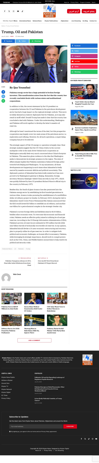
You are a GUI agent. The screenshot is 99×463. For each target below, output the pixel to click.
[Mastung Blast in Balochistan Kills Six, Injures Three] (34, 320)
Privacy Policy (75, 2)
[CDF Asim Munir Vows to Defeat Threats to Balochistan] (57, 298)
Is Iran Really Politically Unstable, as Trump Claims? (48, 399)
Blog (12, 36)
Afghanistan (64, 21)
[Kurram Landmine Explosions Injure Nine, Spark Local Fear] (84, 117)
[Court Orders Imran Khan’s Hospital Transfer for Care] (84, 91)
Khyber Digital (64, 448)
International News (25, 21)
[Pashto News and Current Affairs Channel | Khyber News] (49, 11)
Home (15, 21)
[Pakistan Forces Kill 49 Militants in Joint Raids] (11, 298)
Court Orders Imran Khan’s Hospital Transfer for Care (85, 103)
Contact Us (93, 21)
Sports (93, 2)
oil (15, 249)
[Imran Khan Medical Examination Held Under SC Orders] (34, 298)
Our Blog (85, 21)
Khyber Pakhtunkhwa (51, 21)
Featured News (7, 249)
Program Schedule (85, 2)
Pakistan (21, 249)
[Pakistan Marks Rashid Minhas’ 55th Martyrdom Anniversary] (57, 320)
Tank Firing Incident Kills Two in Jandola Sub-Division (86, 155)
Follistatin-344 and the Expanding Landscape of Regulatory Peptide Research (49, 378)
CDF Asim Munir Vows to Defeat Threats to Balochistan (56, 309)
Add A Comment (34, 340)
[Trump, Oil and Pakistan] (34, 64)
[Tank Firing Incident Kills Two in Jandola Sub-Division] (84, 143)
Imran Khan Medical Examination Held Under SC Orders (33, 309)
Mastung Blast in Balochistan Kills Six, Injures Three (31, 331)
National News (37, 21)
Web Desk (17, 274)
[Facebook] (3, 92)
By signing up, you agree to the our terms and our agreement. (34, 431)
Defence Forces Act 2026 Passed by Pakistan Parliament (10, 331)
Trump (28, 249)
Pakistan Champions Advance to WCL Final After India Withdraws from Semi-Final (17, 263)
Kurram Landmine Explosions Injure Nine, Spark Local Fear (86, 129)
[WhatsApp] (3, 101)
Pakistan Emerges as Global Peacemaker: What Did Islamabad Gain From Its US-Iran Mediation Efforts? (49, 389)
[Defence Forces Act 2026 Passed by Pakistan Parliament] (11, 320)
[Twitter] (3, 96)
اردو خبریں (74, 11)
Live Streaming (76, 21)
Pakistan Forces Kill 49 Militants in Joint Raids (27, 2)
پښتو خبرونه (88, 11)
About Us (66, 2)
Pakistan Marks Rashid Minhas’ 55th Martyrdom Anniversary (56, 331)
